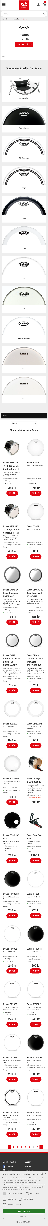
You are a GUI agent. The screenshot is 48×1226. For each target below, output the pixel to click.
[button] (24, 1222)
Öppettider (28, 1166)
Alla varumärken (25, 44)
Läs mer (27, 1189)
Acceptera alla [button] (24, 1211)
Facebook (10, 1166)
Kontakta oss (29, 1171)
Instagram (10, 1171)
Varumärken (16, 19)
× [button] (45, 1173)
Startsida (5, 19)
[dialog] (24, 1198)
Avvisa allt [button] (24, 1217)
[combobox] (42, 1173)
